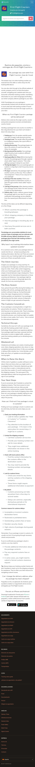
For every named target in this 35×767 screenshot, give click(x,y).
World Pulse (4, 728)
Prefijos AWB (4, 659)
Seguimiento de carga (7, 635)
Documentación (5, 697)
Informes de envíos (6, 717)
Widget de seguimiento (7, 704)
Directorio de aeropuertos (8, 652)
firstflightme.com (17, 13)
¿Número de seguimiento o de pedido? (11, 680)
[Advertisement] (17, 44)
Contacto (3, 752)
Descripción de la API (7, 690)
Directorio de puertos (7, 656)
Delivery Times (5, 714)
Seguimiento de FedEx (7, 625)
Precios (3, 700)
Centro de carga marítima (8, 639)
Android (3, 596)
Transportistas (5, 666)
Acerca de (4, 741)
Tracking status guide (7, 676)
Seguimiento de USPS (7, 618)
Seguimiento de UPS (6, 629)
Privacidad (4, 748)
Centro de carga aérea (7, 642)
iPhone (26, 594)
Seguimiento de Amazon (7, 622)
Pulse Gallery (4, 724)
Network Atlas (5, 721)
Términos (3, 745)
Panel (2, 693)
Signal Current (5, 731)
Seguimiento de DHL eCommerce (10, 632)
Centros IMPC (5, 663)
